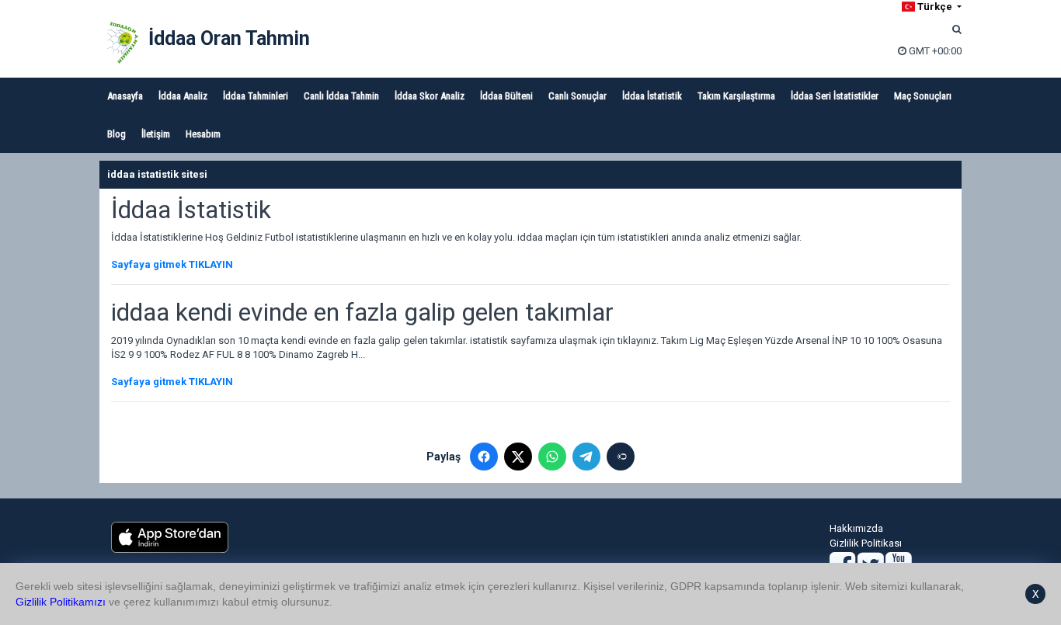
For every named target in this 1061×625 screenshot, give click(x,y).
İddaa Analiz (182, 96)
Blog (116, 134)
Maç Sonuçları (922, 96)
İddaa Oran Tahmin (229, 38)
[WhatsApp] (552, 456)
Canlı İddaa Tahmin (341, 96)
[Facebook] (484, 456)
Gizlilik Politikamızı (61, 601)
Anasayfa (125, 96)
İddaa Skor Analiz (429, 96)
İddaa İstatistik (652, 96)
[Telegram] (586, 456)
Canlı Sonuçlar (577, 96)
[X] (518, 456)
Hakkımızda (856, 528)
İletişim (155, 134)
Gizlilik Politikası (866, 543)
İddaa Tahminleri (255, 96)
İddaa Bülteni (506, 96)
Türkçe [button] (935, 6)
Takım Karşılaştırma (736, 96)
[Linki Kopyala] (621, 456)
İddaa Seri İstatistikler (834, 96)
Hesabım (203, 134)
